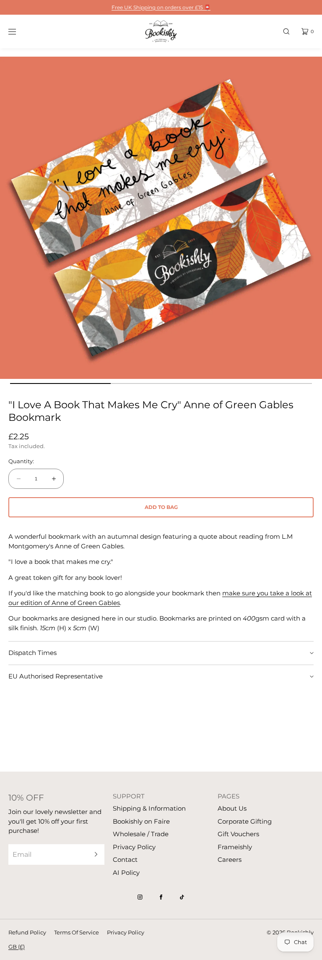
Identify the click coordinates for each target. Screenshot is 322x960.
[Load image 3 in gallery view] (261, 383)
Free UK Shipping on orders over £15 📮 (161, 7)
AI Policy (126, 873)
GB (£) (16, 946)
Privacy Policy (134, 847)
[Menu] (18, 31)
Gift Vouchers (238, 834)
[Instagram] (140, 897)
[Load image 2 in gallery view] (161, 383)
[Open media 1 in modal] (161, 218)
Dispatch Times (32, 653)
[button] (286, 31)
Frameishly (235, 847)
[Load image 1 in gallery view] (60, 383)
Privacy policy (125, 932)
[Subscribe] (93, 854)
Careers (230, 859)
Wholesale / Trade (141, 834)
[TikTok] (182, 897)
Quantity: (21, 461)
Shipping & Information (149, 808)
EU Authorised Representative (55, 676)
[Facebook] (161, 897)
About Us (232, 808)
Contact (125, 859)
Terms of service (76, 932)
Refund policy (27, 932)
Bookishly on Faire (141, 821)
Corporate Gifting (245, 821)
